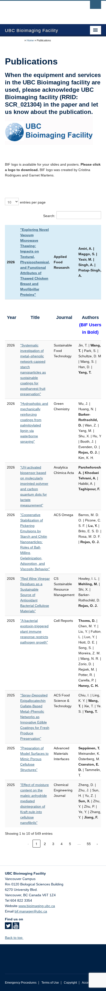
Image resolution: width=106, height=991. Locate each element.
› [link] (97, 843)
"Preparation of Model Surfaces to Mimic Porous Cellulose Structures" (34, 759)
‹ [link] (28, 843)
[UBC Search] (95, 6)
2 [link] (45, 843)
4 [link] (62, 843)
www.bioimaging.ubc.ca (36, 906)
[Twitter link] (8, 927)
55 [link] (89, 843)
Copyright (70, 982)
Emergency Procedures (20, 982)
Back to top (14, 938)
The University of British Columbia (38, 10)
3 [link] (53, 843)
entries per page (33, 202)
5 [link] (70, 843)
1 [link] (36, 843)
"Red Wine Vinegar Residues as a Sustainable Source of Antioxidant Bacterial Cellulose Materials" (35, 595)
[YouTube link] (16, 927)
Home (30, 40)
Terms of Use (50, 982)
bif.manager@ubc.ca (31, 911)
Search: (49, 216)
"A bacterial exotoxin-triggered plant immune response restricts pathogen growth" (34, 631)
